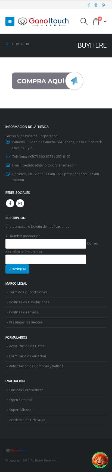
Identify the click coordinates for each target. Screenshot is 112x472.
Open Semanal (20, 399)
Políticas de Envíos (23, 312)
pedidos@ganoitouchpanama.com (50, 165)
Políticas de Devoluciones (29, 302)
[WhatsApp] (103, 5)
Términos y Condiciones (28, 292)
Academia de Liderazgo (27, 420)
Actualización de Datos (27, 346)
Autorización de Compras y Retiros (36, 366)
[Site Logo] (43, 21)
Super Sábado (20, 409)
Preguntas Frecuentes (26, 322)
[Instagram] (96, 5)
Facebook (10, 203)
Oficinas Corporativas (26, 390)
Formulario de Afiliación (27, 356)
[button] (9, 21)
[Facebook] (89, 5)
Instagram (20, 203)
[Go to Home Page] (6, 44)
